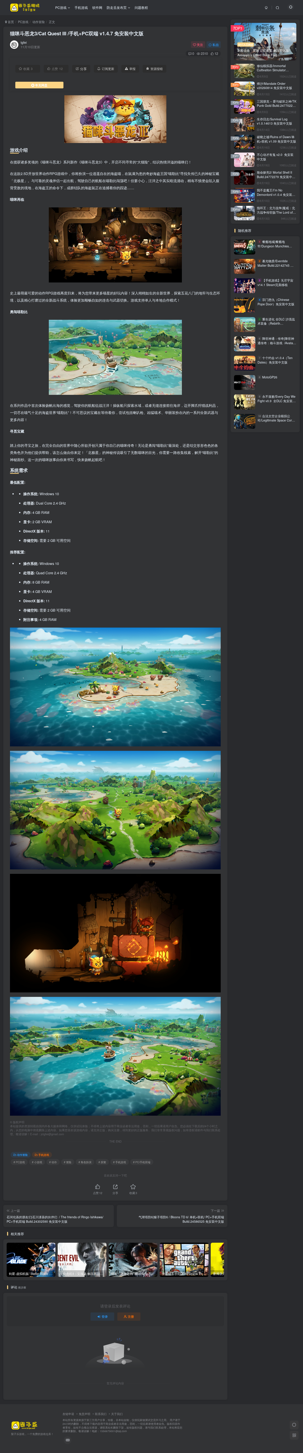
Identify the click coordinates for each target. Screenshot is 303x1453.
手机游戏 (43, 1155)
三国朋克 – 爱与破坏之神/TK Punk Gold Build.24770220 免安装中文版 (276, 105)
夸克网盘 (41, 85)
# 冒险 (67, 1162)
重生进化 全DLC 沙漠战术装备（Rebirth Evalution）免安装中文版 (276, 323)
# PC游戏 (19, 1162)
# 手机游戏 (119, 1162)
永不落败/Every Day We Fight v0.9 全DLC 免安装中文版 (277, 400)
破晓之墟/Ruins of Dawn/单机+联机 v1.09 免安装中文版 (276, 139)
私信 (215, 44)
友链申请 (68, 1414)
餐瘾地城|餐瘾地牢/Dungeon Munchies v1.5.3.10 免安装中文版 (274, 245)
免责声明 (84, 1414)
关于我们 (117, 1414)
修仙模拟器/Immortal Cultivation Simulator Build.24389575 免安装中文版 (276, 72)
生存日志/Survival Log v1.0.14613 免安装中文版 (274, 121)
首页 (10, 22)
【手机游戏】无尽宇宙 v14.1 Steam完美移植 (275, 282)
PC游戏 (23, 22)
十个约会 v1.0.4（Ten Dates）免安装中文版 (275, 360)
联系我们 (100, 1414)
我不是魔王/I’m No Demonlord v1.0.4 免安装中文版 (276, 194)
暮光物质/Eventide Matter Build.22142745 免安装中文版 (275, 265)
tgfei (24, 42)
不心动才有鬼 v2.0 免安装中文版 (275, 156)
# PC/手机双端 (141, 1162)
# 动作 (53, 1162)
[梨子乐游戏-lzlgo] (24, 1425)
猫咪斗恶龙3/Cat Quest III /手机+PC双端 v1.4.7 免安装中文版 (77, 33)
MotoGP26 (269, 377)
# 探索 (102, 1162)
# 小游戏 (37, 1162)
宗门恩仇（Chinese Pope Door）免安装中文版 (276, 302)
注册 (131, 1316)
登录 (105, 1316)
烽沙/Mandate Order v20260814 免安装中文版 (274, 85)
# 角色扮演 (85, 1162)
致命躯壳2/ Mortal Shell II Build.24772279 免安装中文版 (276, 176)
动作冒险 (38, 22)
